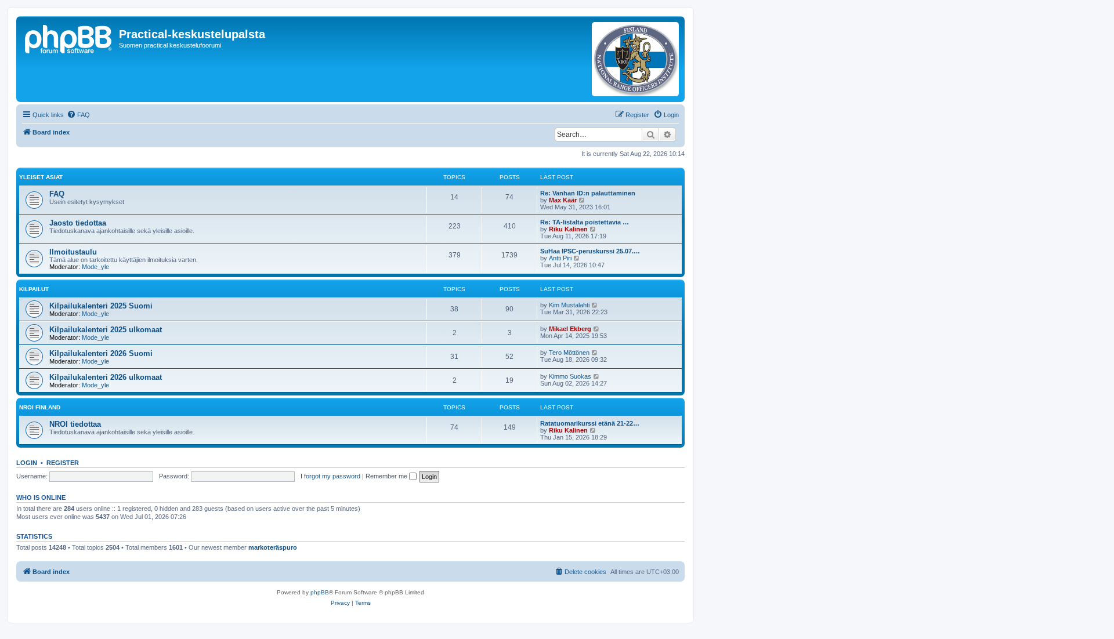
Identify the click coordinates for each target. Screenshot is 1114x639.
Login (26, 462)
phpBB (319, 592)
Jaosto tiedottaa (77, 223)
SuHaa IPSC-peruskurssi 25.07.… (590, 251)
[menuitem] (78, 115)
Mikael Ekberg (570, 328)
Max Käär (563, 200)
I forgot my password (330, 476)
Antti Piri (560, 258)
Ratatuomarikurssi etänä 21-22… (589, 423)
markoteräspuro (272, 547)
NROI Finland (39, 407)
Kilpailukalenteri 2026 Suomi (101, 353)
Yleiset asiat (41, 177)
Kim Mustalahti (569, 305)
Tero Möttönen (569, 352)
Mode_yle (95, 266)
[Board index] (69, 37)
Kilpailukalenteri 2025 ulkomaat (105, 329)
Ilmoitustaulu (73, 252)
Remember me (387, 476)
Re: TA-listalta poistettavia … (584, 222)
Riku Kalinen (568, 229)
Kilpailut (34, 289)
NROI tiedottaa (75, 424)
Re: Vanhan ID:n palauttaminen (587, 193)
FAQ (56, 194)
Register (62, 462)
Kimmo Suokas (570, 376)
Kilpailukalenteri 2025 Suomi (101, 306)
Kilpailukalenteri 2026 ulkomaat (105, 377)
